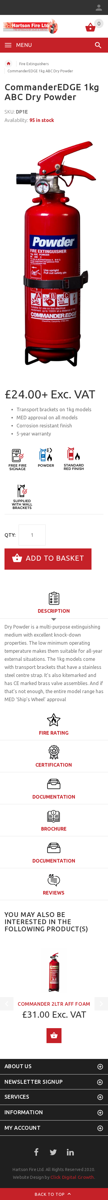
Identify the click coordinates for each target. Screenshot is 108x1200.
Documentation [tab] (53, 797)
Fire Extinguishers (34, 64)
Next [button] (101, 1004)
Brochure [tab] (54, 828)
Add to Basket (54, 558)
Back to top (50, 1194)
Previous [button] (7, 1004)
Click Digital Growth (72, 1177)
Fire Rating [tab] (53, 733)
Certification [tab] (53, 765)
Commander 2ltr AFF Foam (54, 1004)
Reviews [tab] (53, 892)
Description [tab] (54, 611)
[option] (54, 252)
